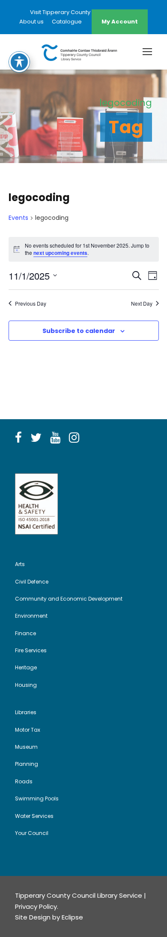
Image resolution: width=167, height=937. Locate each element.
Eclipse (72, 917)
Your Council (31, 833)
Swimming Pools (37, 798)
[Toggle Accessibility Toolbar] (19, 62)
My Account (119, 22)
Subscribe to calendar (78, 331)
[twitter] (36, 438)
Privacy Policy (36, 906)
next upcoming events (60, 253)
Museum (26, 746)
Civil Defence (31, 581)
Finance (25, 633)
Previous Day (30, 303)
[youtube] (55, 438)
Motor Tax (27, 729)
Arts (20, 564)
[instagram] (74, 438)
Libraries (25, 712)
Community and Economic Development (68, 598)
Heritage (26, 667)
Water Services (34, 816)
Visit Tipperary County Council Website (83, 12)
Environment (31, 615)
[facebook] (18, 438)
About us (31, 22)
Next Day (141, 303)
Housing (26, 685)
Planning (26, 764)
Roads (24, 781)
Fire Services (31, 650)
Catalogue (67, 22)
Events (18, 218)
